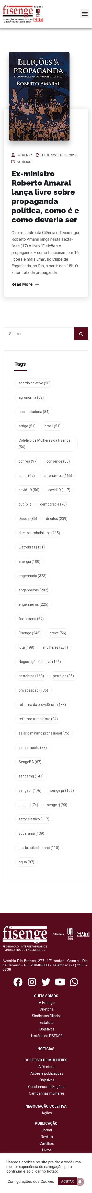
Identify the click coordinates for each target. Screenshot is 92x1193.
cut (25, 504)
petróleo (63, 676)
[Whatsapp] (74, 982)
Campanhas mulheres (46, 1093)
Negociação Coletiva (40, 662)
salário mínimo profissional (44, 733)
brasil (52, 426)
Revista (47, 1137)
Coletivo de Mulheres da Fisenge (45, 443)
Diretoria (46, 1009)
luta (26, 647)
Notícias (24, 162)
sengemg (31, 776)
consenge (58, 461)
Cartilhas (47, 1143)
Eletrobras (32, 547)
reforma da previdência (42, 705)
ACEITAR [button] (67, 1181)
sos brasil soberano (39, 848)
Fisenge (30, 633)
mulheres (55, 647)
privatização (33, 690)
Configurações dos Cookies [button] (31, 1181)
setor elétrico (34, 819)
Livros (47, 1150)
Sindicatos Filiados (46, 1016)
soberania (31, 833)
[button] (84, 13)
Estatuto (46, 1022)
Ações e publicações (46, 1073)
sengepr (30, 790)
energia (29, 561)
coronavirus (58, 476)
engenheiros (33, 604)
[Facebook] (17, 982)
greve (58, 633)
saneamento (33, 747)
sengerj (28, 805)
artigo (27, 426)
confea (28, 461)
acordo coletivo (35, 383)
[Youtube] (60, 982)
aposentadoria (34, 412)
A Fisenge (46, 1003)
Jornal (47, 1130)
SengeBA (30, 762)
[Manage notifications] (80, 1182)
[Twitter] (45, 982)
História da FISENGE (46, 1036)
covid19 (59, 490)
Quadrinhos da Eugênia (46, 1087)
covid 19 (29, 490)
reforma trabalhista (38, 719)
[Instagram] (31, 982)
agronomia (31, 397)
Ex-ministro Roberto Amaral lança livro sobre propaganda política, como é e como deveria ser (45, 196)
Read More (23, 284)
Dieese (28, 519)
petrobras (31, 676)
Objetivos (46, 1029)
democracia (53, 504)
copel (27, 476)
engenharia (33, 576)
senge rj (57, 805)
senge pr (62, 790)
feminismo (31, 619)
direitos (56, 519)
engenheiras (33, 590)
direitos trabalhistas (39, 533)
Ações (46, 1113)
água (26, 862)
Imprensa (25, 155)
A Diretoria (46, 1067)
